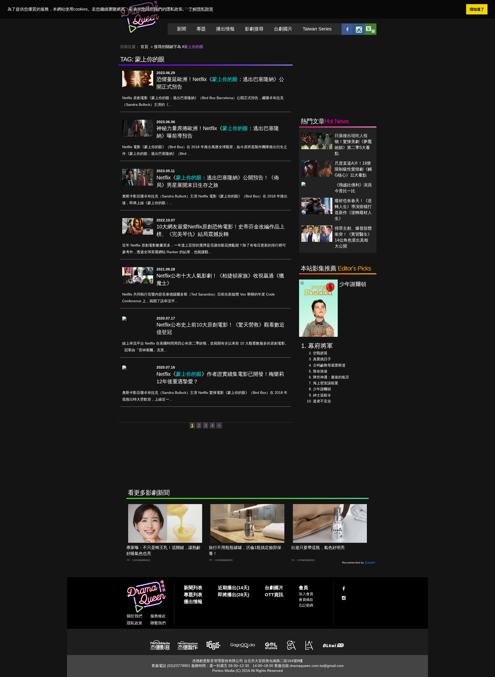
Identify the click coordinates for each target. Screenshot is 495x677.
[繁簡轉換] (370, 29)
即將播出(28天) (233, 594)
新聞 (181, 28)
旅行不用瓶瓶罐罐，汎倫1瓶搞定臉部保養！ (245, 550)
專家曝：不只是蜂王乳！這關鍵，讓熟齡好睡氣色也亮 (163, 550)
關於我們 (134, 616)
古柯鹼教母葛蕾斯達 (329, 365)
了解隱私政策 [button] (200, 9)
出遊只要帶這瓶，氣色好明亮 (318, 547)
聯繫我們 (158, 623)
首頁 (144, 46)
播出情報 (225, 28)
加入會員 (306, 594)
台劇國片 (283, 28)
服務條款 (158, 616)
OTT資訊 (274, 594)
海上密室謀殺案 (325, 383)
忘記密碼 (306, 605)
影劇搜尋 (254, 28)
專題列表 (193, 594)
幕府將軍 (320, 345)
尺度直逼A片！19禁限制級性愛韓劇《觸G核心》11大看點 (353, 169)
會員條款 (306, 600)
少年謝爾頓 (322, 389)
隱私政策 (134, 623)
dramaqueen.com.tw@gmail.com (317, 666)
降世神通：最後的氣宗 (331, 377)
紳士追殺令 (322, 395)
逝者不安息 (322, 401)
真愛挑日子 (322, 359)
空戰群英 (320, 353)
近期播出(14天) (233, 587)
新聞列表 (193, 587)
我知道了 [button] (477, 9)
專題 (201, 28)
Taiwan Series (317, 28)
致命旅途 (320, 371)
